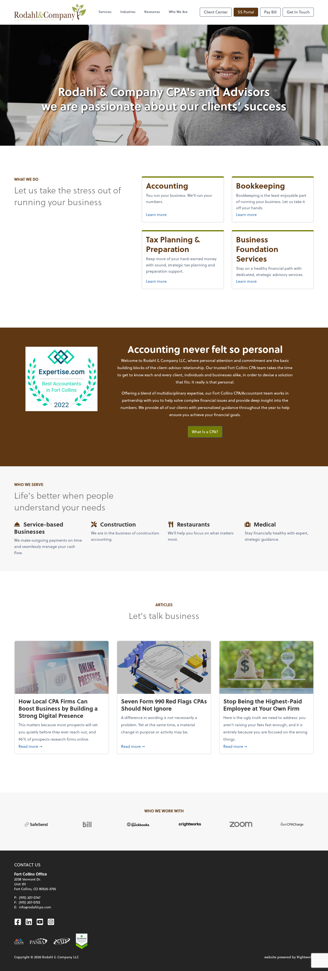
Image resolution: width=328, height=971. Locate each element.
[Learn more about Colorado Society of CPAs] (19, 941)
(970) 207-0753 (29, 902)
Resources (152, 11)
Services (104, 11)
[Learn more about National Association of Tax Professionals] (62, 941)
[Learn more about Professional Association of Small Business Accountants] (39, 941)
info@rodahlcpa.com (35, 907)
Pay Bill (270, 12)
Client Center (216, 12)
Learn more (156, 214)
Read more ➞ (61, 746)
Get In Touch (298, 12)
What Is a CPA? (205, 431)
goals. (235, 414)
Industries (127, 11)
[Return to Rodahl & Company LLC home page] (50, 12)
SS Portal (246, 12)
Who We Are (178, 11)
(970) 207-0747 (29, 897)
